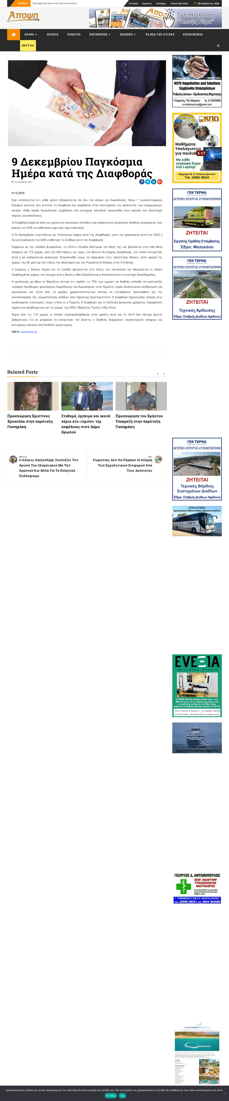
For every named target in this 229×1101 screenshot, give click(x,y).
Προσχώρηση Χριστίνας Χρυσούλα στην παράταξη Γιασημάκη (30, 421)
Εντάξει (110, 1095)
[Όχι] (224, 1093)
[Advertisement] (197, 378)
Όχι (123, 1095)
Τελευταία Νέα (179, 3)
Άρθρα (29, 34)
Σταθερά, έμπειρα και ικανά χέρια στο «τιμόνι (57, 3)
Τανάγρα (161, 3)
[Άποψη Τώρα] (13, 34)
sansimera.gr (29, 332)
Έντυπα (133, 3)
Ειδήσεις (126, 34)
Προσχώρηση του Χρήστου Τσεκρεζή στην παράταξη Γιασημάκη (139, 421)
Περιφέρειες (98, 34)
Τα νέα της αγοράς (160, 34)
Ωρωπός (147, 3)
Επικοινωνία (193, 34)
